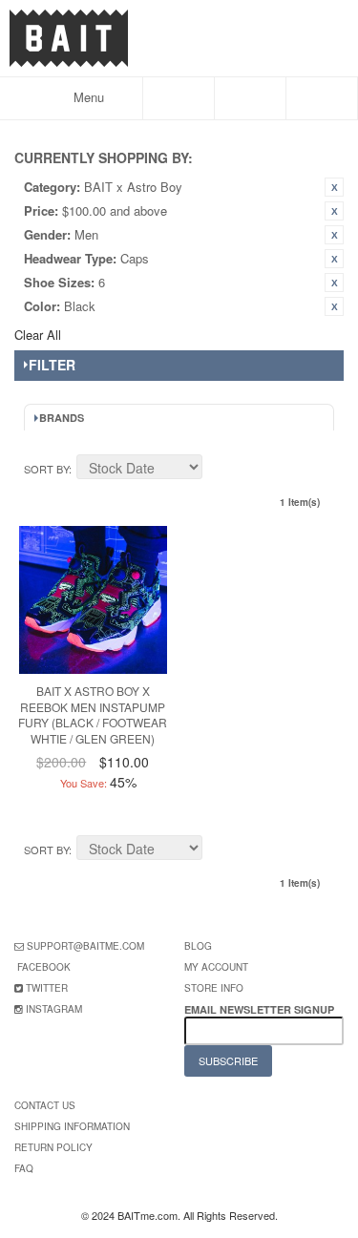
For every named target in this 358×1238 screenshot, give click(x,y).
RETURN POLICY (53, 1147)
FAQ (23, 1168)
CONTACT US (44, 1105)
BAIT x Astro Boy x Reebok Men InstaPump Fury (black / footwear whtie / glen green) (92, 714)
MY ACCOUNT (216, 967)
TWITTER (47, 988)
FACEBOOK (44, 967)
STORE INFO (213, 988)
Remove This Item (334, 187)
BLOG (198, 946)
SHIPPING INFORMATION (72, 1126)
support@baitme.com (85, 946)
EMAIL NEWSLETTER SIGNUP (260, 1009)
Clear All (37, 334)
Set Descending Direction (219, 469)
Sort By (46, 468)
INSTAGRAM (54, 1009)
